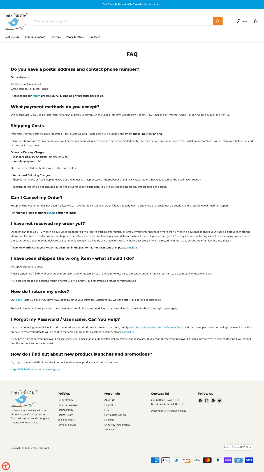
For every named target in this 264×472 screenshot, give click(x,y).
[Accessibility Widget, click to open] (6, 466)
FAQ (106, 410)
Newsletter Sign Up (115, 415)
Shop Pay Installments (117, 424)
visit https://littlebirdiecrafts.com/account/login (156, 327)
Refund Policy (65, 410)
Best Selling (12, 37)
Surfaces (95, 37)
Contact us (110, 405)
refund (51, 213)
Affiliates (109, 429)
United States (236, 447)
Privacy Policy (65, 400)
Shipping (109, 419)
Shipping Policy (66, 419)
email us (132, 247)
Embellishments (35, 37)
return (36, 96)
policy (19, 300)
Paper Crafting (75, 37)
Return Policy (65, 415)
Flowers (55, 37)
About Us (109, 400)
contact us (128, 332)
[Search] (218, 21)
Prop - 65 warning (67, 405)
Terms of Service (66, 424)
